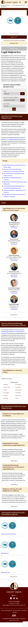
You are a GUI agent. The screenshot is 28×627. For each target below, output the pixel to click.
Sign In (14, 595)
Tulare (17, 398)
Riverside (6, 398)
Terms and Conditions (6, 610)
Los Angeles (6, 392)
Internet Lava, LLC (13, 620)
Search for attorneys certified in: (10, 97)
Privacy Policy (16, 610)
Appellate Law (5, 553)
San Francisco (19, 390)
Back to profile (14, 48)
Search (14, 109)
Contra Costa (7, 387)
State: (4, 91)
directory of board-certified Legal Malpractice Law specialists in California (13, 331)
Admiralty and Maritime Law (8, 534)
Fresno (5, 390)
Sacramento (18, 384)
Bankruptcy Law (5, 572)
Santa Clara (18, 395)
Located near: (6, 103)
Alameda (6, 384)
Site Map (14, 612)
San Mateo (18, 392)
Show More (14, 314)
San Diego (18, 387)
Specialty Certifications (5, 5)
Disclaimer (24, 610)
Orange (5, 395)
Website (14, 37)
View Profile (14, 227)
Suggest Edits (14, 43)
